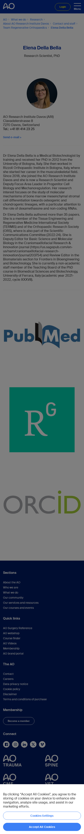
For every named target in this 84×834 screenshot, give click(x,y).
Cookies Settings (41, 816)
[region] (42, 809)
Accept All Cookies (42, 827)
